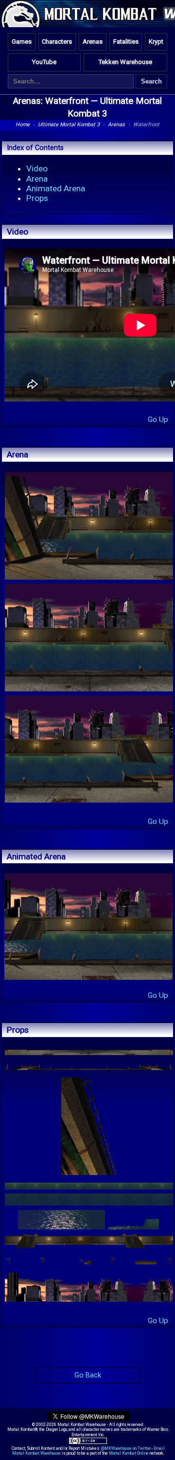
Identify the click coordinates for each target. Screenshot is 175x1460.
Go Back (87, 1375)
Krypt (156, 41)
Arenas (93, 41)
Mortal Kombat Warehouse (36, 1453)
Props (37, 198)
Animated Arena (55, 188)
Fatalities (126, 41)
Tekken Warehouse (125, 62)
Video (37, 168)
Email (159, 1448)
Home (23, 124)
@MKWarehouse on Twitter (126, 1448)
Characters (57, 41)
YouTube (44, 62)
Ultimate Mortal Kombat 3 (69, 124)
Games (22, 41)
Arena (37, 179)
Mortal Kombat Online (129, 1453)
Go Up (158, 419)
